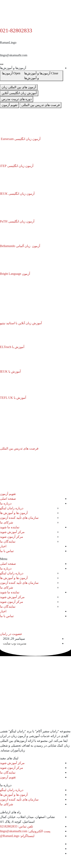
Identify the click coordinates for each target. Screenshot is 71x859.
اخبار (3, 546)
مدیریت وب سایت (14, 643)
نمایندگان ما (7, 541)
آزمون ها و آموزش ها (14, 513)
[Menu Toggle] (1, 64)
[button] (35, 559)
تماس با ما (7, 551)
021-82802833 (16, 30)
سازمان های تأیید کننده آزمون (19, 517)
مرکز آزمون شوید (11, 536)
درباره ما (5, 503)
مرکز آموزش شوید (12, 532)
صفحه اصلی (8, 498)
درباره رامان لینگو (11, 508)
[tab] (18, 87)
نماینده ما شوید (9, 527)
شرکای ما (6, 522)
